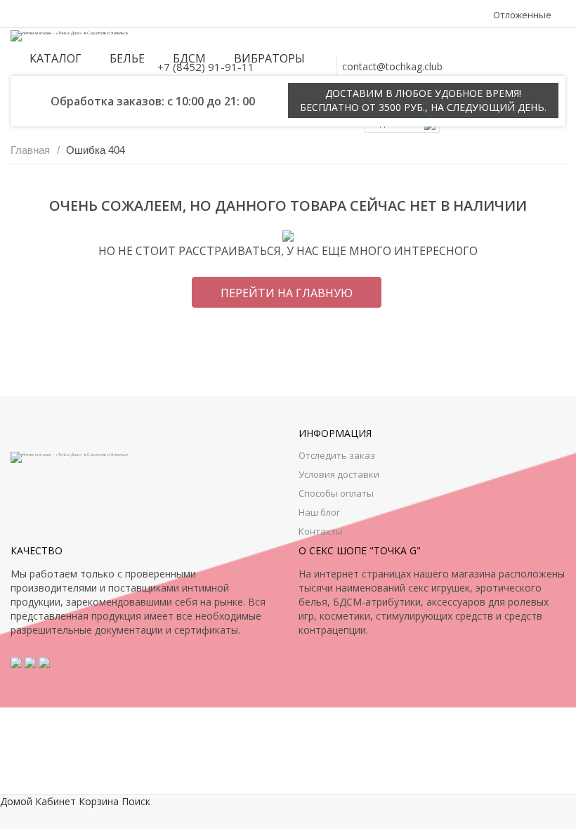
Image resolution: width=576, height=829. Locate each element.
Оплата (82, 14)
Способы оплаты (336, 493)
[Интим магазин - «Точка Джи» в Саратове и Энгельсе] (69, 34)
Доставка (127, 14)
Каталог (55, 58)
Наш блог (319, 512)
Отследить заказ (337, 455)
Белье (127, 58)
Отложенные (522, 14)
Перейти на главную (287, 293)
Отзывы (254, 14)
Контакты (36, 14)
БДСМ (189, 58)
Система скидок (191, 14)
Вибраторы (269, 58)
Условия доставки (339, 474)
